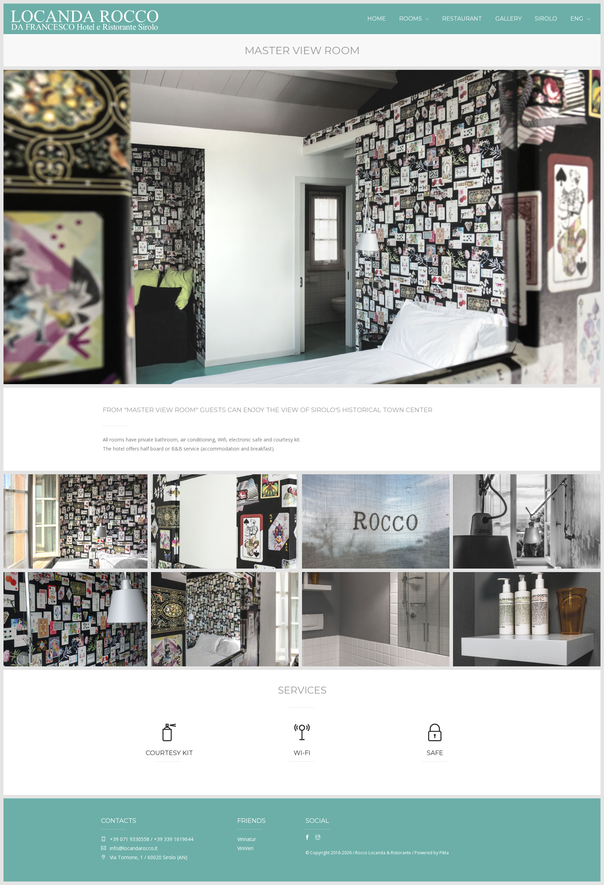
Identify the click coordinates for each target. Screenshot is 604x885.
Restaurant (462, 18)
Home (376, 18)
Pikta (444, 853)
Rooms (410, 18)
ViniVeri (245, 848)
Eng (576, 18)
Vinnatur (246, 839)
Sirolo (546, 18)
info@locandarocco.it (134, 848)
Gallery (508, 18)
